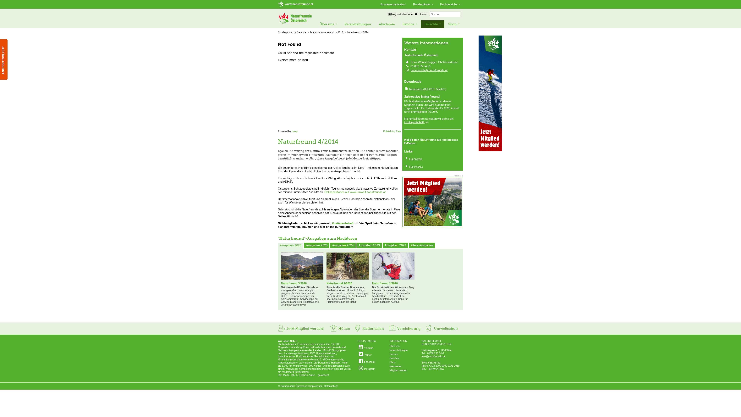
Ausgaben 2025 (316, 245)
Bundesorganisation (393, 4)
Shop (452, 24)
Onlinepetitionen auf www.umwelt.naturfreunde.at (355, 192)
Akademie (387, 24)
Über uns (327, 24)
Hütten (343, 328)
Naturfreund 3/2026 (294, 283)
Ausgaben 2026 (290, 245)
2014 (340, 32)
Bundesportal (285, 32)
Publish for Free (392, 131)
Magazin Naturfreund (321, 32)
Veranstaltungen (357, 24)
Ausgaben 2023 (369, 245)
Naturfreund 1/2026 (385, 283)
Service (408, 24)
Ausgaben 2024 (343, 245)
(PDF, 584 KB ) (427, 89)
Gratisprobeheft (343, 223)
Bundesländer (422, 4)
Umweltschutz (445, 328)
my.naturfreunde (402, 14)
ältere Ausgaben (422, 245)
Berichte (431, 24)
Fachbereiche (448, 4)
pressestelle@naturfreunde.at (428, 70)
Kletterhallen (372, 328)
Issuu (295, 131)
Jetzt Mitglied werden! (304, 328)
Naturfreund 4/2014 (358, 32)
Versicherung (408, 328)
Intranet (422, 14)
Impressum (315, 386)
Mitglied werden (398, 370)
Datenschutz (331, 386)
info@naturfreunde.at (433, 356)
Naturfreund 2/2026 (339, 283)
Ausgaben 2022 (395, 245)
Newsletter (395, 366)
